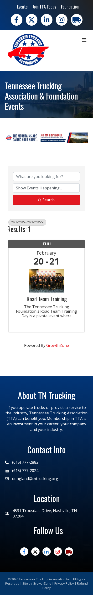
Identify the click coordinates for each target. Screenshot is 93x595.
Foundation (70, 7)
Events (22, 7)
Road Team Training (46, 299)
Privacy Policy (64, 583)
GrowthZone (57, 345)
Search (48, 199)
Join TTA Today (44, 7)
